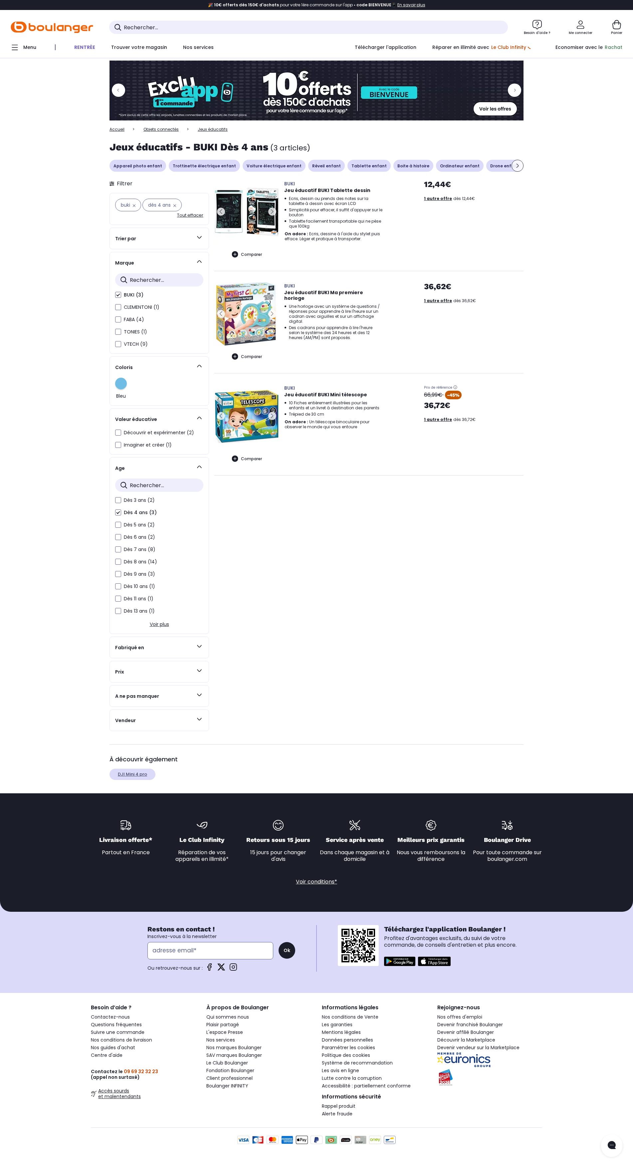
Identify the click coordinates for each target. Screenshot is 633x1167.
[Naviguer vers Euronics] (489, 1060)
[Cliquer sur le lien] (316, 90)
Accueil (116, 129)
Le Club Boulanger (227, 1063)
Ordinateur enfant (460, 166)
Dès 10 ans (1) (139, 586)
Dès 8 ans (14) (140, 561)
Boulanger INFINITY (227, 1085)
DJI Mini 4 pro (132, 774)
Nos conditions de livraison (121, 1040)
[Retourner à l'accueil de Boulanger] (52, 27)
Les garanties (337, 1024)
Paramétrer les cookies (348, 1047)
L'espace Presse (224, 1032)
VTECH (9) (136, 344)
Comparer (251, 254)
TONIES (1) (135, 331)
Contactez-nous (110, 1017)
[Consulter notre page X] (221, 969)
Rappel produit (338, 1106)
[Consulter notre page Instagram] (233, 969)
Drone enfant (504, 166)
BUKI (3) (133, 295)
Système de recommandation (357, 1063)
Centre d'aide (106, 1055)
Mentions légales (341, 1032)
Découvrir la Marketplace (466, 1040)
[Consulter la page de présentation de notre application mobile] (399, 961)
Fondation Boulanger (230, 1070)
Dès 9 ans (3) (139, 574)
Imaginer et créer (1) (148, 445)
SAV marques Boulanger (234, 1055)
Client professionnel (229, 1078)
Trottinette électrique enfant (204, 166)
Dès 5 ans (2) (139, 524)
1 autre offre (438, 198)
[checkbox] (118, 295)
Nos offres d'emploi (459, 1017)
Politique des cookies (346, 1055)
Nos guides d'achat (113, 1047)
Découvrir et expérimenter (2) (159, 432)
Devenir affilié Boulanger (465, 1032)
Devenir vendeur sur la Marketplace (478, 1047)
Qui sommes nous (227, 1017)
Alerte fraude (337, 1113)
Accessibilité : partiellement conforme (366, 1085)
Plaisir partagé (222, 1024)
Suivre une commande (117, 1032)
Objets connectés (161, 129)
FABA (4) (134, 319)
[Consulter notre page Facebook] (209, 969)
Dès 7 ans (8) (139, 549)
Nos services (220, 1040)
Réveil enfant (326, 166)
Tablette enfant (369, 166)
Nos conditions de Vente (350, 1017)
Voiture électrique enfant (274, 166)
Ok (287, 950)
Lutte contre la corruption (352, 1078)
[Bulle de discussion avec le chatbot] (611, 1145)
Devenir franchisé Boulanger (470, 1024)
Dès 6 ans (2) (139, 537)
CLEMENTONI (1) (141, 307)
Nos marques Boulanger (234, 1047)
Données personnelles (347, 1040)
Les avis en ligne (340, 1070)
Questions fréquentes (116, 1024)
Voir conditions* (316, 881)
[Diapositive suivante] (518, 166)
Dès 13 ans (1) (139, 611)
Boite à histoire (413, 166)
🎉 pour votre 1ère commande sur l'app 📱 (316, 5)
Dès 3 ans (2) (139, 500)
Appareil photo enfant (137, 166)
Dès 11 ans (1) (138, 598)
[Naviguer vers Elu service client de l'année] (489, 1077)
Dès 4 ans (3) (140, 512)
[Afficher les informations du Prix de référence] (455, 387)
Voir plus (159, 624)
